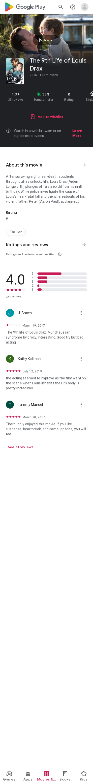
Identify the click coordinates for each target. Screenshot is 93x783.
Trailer (45, 40)
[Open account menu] (85, 7)
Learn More (77, 133)
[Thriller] (16, 232)
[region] (46, 96)
